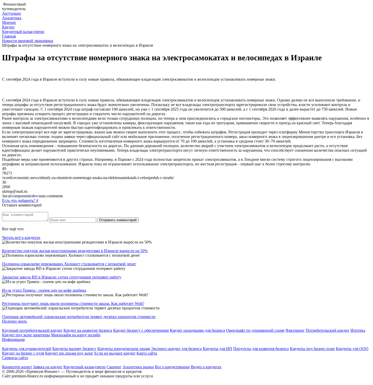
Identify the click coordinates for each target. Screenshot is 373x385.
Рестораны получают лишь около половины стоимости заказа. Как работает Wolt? (73, 303)
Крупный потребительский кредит (32, 330)
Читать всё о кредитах (21, 237)
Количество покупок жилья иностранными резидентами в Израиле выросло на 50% (75, 251)
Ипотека (357, 330)
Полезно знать (14, 321)
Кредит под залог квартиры (26, 335)
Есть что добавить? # (20, 200)
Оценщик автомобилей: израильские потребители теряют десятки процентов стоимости (79, 316)
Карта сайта (147, 353)
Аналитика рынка (138, 367)
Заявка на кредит (47, 367)
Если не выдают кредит (114, 353)
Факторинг (295, 330)
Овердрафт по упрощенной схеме (255, 330)
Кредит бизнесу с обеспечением (141, 330)
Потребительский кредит (327, 330)
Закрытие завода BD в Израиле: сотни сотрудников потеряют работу (61, 277)
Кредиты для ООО (352, 348)
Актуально (11, 13)
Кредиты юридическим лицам (123, 348)
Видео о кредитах (206, 367)
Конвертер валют (17, 367)
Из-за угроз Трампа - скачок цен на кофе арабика (44, 290)
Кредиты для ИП (217, 348)
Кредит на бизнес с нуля (23, 353)
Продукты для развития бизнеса (261, 348)
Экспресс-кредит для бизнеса (176, 348)
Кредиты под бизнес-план (312, 348)
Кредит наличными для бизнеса (197, 330)
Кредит (8, 27)
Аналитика (11, 18)
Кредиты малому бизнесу (74, 348)
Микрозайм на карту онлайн (75, 335)
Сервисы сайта (15, 358)
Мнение (9, 22)
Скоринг (114, 367)
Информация (13, 339)
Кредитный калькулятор (23, 31)
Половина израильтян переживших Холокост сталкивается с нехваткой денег (69, 264)
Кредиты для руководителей (26, 348)
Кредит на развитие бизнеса (87, 330)
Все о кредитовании (172, 367)
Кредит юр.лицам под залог (69, 353)
